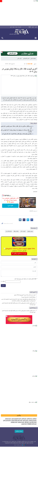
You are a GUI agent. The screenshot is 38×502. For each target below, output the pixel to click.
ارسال (3, 285)
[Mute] (24, 206)
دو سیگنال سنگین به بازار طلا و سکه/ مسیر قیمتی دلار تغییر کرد (16, 127)
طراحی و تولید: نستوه (18, 445)
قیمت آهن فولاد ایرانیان (16, 420)
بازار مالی (19, 58)
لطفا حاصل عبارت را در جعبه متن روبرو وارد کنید (25, 279)
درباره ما (16, 27)
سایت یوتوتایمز (14, 422)
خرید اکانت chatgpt (31, 424)
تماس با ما (19, 27)
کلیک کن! (10, 206)
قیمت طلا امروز (32, 422)
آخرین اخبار (33, 292)
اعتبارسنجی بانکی (7, 420)
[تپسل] (2, 52)
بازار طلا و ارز (9, 231)
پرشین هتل (25, 420)
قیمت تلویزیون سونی (16, 419)
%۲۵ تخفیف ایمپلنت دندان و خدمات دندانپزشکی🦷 (19, 249)
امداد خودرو (24, 424)
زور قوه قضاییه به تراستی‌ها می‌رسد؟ (28, 297)
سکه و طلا (16, 231)
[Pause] (21, 206)
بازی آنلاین (23, 419)
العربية (33, 27)
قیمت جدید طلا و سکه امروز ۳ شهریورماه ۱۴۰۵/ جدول (24, 295)
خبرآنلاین (19, 32)
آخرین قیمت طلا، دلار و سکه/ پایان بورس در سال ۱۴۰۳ (19, 70)
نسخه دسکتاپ (19, 431)
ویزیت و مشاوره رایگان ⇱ (19, 254)
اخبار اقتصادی (26, 58)
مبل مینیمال (8, 419)
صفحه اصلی (33, 58)
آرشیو (11, 27)
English (30, 27)
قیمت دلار (23, 231)
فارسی (36, 27)
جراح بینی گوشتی (32, 420)
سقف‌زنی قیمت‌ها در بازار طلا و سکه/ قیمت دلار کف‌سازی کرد (17, 134)
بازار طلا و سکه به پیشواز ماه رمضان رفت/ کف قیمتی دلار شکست (16, 131)
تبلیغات (13, 27)
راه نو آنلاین (29, 419)
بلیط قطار (26, 422)
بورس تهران (30, 231)
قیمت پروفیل (21, 422)
